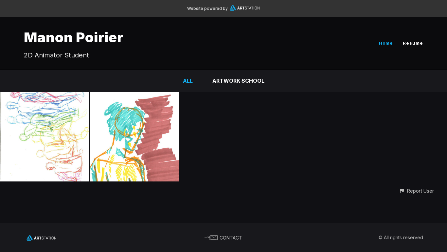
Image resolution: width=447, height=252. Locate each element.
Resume (413, 43)
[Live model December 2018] (44, 97)
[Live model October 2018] (134, 97)
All (188, 80)
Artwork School (238, 80)
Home (386, 43)
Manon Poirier (73, 37)
